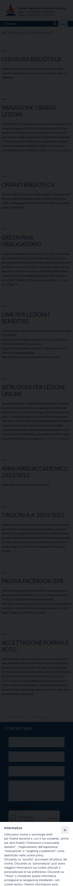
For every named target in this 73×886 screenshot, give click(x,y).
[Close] (65, 830)
